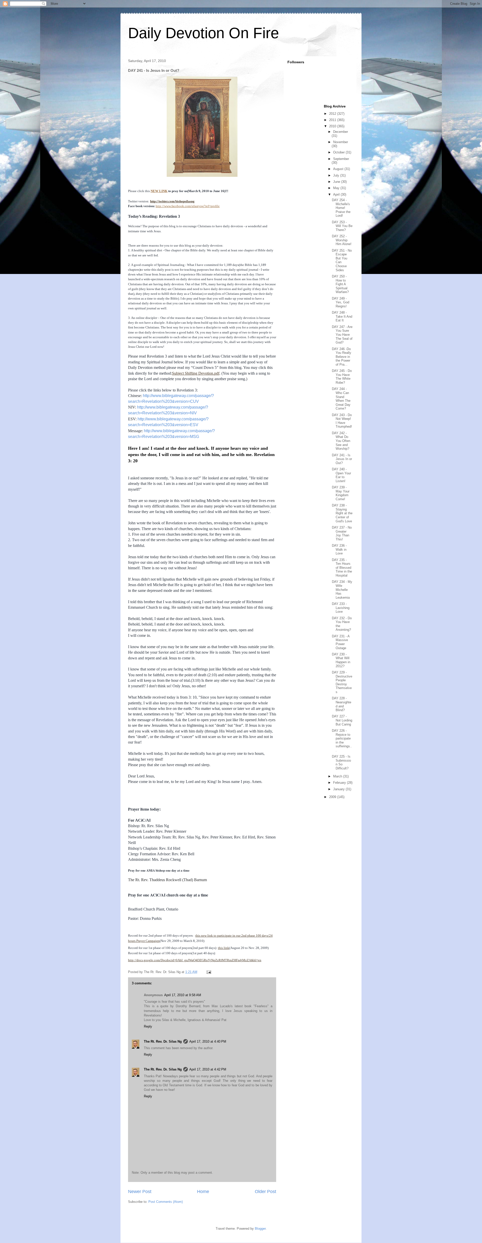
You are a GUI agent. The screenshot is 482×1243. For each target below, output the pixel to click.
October (339, 152)
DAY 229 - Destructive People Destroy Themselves (342, 682)
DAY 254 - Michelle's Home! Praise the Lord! (341, 207)
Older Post (265, 1191)
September (341, 159)
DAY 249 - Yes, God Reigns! (340, 302)
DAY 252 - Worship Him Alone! (341, 240)
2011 (333, 120)
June (337, 182)
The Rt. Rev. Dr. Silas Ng (163, 1041)
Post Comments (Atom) (165, 1202)
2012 (333, 114)
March (338, 776)
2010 (333, 126)
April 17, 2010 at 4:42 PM (207, 1069)
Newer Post (139, 1191)
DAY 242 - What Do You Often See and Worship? (341, 440)
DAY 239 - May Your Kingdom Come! (340, 493)
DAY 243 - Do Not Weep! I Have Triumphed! (342, 421)
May (336, 188)
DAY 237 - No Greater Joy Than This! (342, 533)
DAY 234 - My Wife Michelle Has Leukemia (342, 589)
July (336, 175)
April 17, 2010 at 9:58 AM (182, 995)
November (340, 142)
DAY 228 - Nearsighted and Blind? (341, 704)
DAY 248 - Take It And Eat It (342, 316)
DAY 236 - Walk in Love (339, 549)
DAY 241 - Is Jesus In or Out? (342, 459)
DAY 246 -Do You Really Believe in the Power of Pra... (341, 356)
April (337, 194)
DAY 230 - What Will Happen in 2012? (341, 660)
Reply (148, 1026)
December (340, 132)
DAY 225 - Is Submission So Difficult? (341, 762)
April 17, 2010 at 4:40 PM (207, 1041)
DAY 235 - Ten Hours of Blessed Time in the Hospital (342, 567)
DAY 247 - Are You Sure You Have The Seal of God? (342, 334)
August (338, 169)
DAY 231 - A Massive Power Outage (340, 642)
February (340, 782)
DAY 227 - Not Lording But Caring (342, 720)
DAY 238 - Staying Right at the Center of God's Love (342, 513)
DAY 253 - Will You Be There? (342, 226)
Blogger (260, 1228)
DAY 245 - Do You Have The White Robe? (342, 376)
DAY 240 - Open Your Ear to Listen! (341, 475)
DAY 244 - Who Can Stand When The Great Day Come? (341, 398)
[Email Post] (208, 972)
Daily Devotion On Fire (203, 33)
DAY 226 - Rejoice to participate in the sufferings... (342, 740)
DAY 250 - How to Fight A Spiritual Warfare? (340, 284)
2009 (333, 797)
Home (203, 1191)
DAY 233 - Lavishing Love (340, 607)
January (339, 789)
